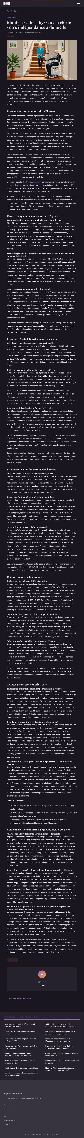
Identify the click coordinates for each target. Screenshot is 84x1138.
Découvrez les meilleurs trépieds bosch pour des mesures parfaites (60, 1032)
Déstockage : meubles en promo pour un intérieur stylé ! (20, 1040)
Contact (6, 1124)
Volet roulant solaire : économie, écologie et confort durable (61, 1054)
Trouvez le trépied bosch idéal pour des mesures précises (20, 1061)
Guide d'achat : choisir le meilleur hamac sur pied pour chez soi (20, 1032)
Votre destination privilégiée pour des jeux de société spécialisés (21, 1025)
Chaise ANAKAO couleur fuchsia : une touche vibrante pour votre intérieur (59, 1069)
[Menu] (78, 3)
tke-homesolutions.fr (32, 182)
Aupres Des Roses (13, 1093)
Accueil (9, 11)
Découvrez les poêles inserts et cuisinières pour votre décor (21, 1047)
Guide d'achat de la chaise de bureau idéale (21, 1068)
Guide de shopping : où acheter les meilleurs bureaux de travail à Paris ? (59, 1025)
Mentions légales (10, 1120)
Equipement (18, 11)
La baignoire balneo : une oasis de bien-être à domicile (62, 1061)
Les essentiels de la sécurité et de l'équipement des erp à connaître (58, 1040)
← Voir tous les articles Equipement (21, 998)
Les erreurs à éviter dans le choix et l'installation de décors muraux (58, 1047)
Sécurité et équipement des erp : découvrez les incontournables (21, 1074)
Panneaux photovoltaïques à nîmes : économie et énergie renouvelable (18, 1054)
